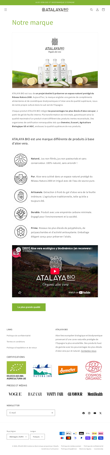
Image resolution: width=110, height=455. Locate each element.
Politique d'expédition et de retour (22, 347)
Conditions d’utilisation (50, 449)
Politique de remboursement (71, 446)
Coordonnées (98, 449)
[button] (6, 10)
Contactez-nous (88, 350)
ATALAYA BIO (22, 446)
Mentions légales (85, 449)
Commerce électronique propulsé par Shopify (42, 446)
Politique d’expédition (69, 449)
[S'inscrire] (52, 413)
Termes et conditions (16, 341)
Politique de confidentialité (19, 335)
